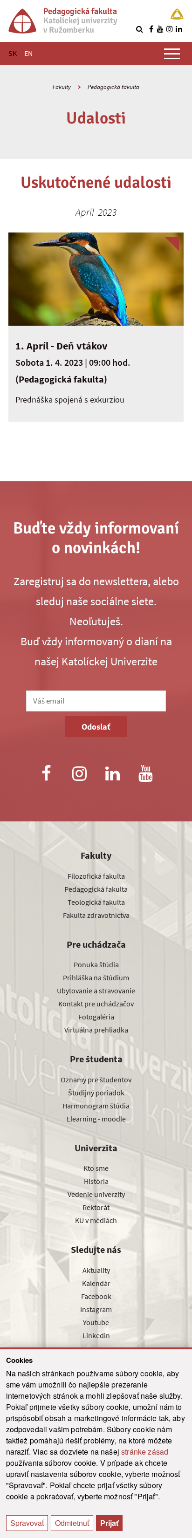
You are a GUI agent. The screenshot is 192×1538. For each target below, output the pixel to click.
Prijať (109, 1522)
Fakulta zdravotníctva (96, 915)
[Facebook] (46, 774)
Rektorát (96, 1207)
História (96, 1181)
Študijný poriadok (96, 1092)
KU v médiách (96, 1220)
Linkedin (96, 1335)
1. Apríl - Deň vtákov (61, 345)
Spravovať (27, 1522)
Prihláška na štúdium (96, 977)
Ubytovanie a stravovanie (96, 990)
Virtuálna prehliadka (96, 1029)
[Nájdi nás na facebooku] (151, 29)
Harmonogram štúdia (96, 1105)
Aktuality (96, 1270)
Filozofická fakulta (96, 876)
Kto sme (96, 1168)
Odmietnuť (72, 1522)
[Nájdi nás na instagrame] (169, 29)
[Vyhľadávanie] (139, 29)
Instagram (96, 1309)
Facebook (96, 1296)
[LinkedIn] (112, 774)
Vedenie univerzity (96, 1194)
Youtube (96, 1322)
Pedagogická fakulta (113, 87)
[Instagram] (79, 774)
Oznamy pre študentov (96, 1079)
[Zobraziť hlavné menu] (172, 53)
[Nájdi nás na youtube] (160, 29)
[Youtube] (146, 774)
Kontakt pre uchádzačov (96, 1003)
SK (12, 53)
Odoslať (96, 726)
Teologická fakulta (96, 902)
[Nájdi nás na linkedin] (179, 29)
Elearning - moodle (96, 1118)
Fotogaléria (96, 1016)
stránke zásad (144, 1451)
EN (28, 53)
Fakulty (62, 87)
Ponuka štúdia (96, 964)
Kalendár (96, 1283)
